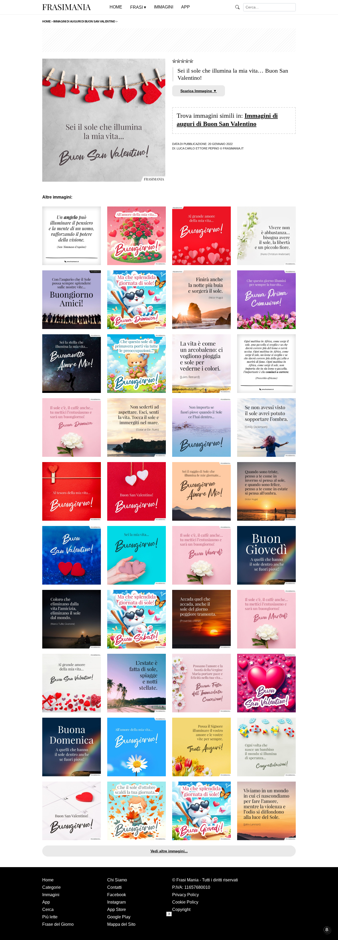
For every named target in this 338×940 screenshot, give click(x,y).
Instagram (116, 902)
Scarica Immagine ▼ (198, 91)
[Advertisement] (169, 40)
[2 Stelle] (178, 61)
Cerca (48, 909)
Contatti (114, 887)
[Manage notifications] (327, 929)
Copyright (181, 909)
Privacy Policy (185, 894)
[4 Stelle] (187, 61)
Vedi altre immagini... (169, 851)
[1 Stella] (174, 61)
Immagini (50, 894)
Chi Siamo (117, 880)
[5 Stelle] (191, 61)
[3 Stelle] (183, 61)
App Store (116, 909)
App (46, 902)
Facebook (116, 894)
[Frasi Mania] (66, 7)
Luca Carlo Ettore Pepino (198, 148)
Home (48, 880)
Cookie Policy (185, 902)
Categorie (51, 887)
